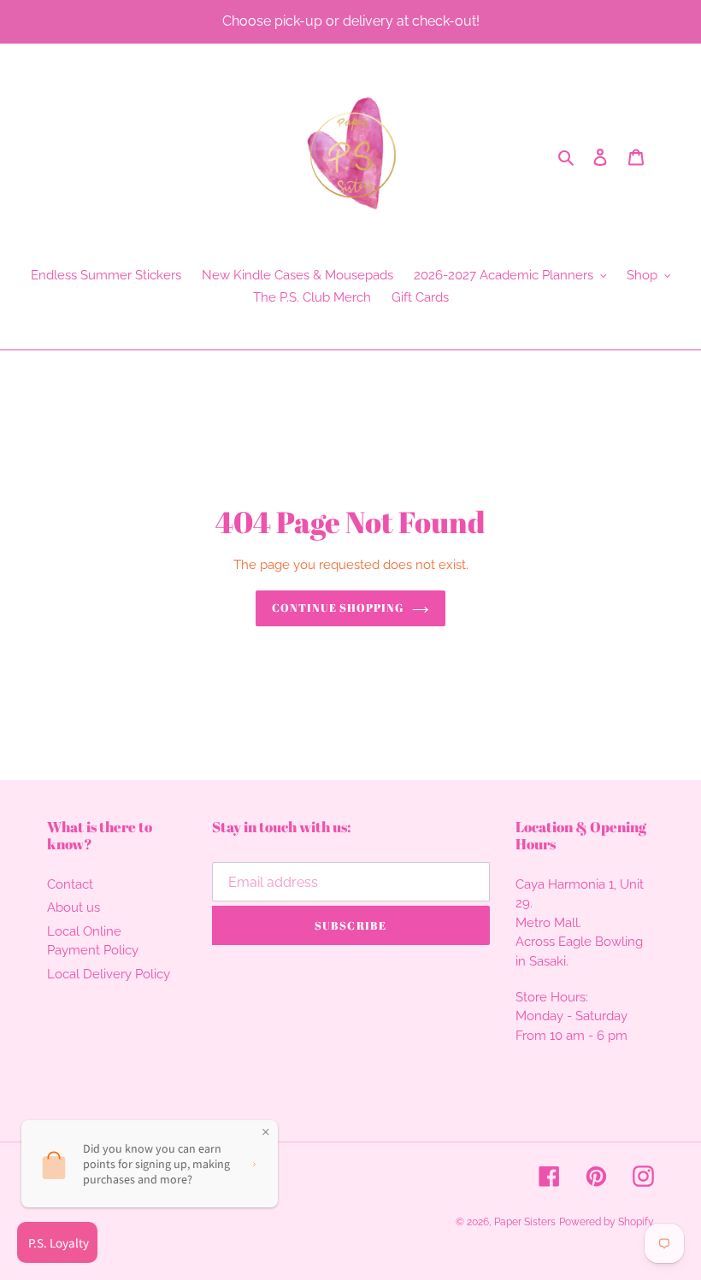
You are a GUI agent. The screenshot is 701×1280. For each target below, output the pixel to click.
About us (73, 907)
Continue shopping (338, 607)
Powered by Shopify (606, 1222)
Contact (70, 884)
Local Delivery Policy (108, 974)
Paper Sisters (525, 1222)
